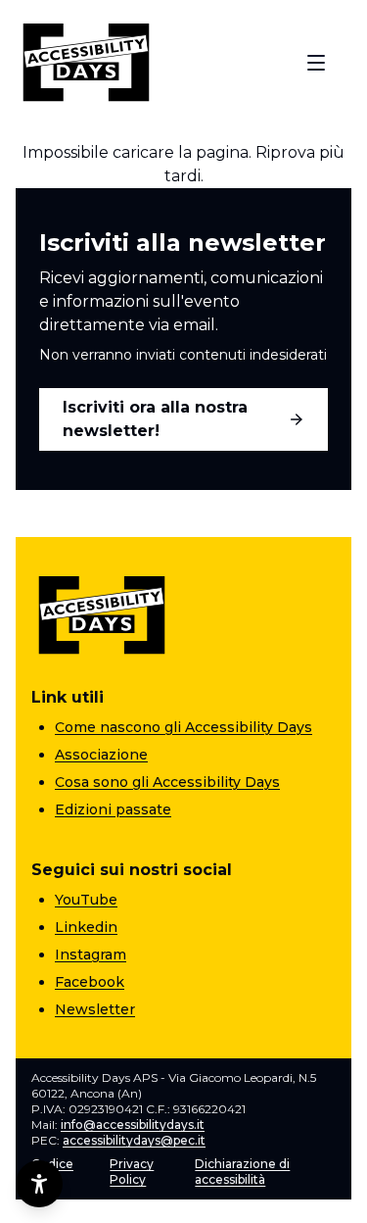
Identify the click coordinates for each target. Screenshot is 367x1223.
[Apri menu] (316, 62)
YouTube (86, 899)
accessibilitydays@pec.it (134, 1140)
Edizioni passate (113, 809)
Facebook (89, 982)
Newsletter (95, 1009)
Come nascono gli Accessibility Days (183, 727)
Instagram (90, 954)
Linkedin (86, 927)
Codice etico (52, 1171)
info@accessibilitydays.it (133, 1124)
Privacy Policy (132, 1171)
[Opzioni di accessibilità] (39, 1183)
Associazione (101, 754)
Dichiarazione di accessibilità (242, 1171)
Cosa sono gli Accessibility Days (167, 782)
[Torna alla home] (86, 63)
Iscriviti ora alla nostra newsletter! (155, 419)
